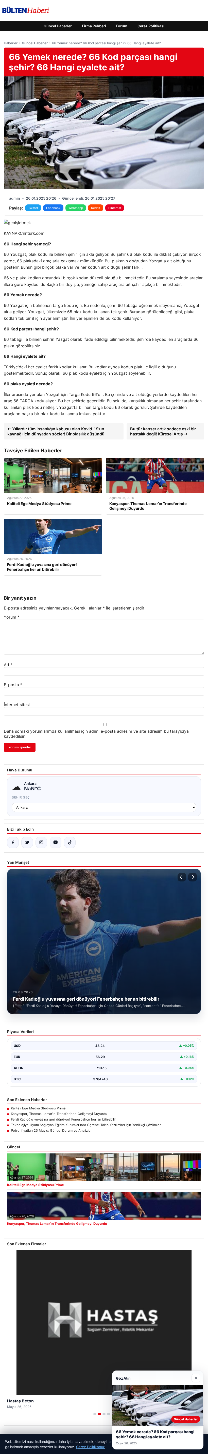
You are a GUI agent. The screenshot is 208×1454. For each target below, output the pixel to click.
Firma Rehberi (94, 26)
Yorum (12, 617)
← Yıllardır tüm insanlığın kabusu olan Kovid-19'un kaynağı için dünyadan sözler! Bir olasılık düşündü (56, 431)
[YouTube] (55, 842)
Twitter (33, 208)
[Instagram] (41, 842)
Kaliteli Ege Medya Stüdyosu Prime (38, 1108)
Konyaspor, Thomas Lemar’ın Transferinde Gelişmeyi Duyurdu (59, 1114)
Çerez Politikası (150, 26)
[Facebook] (13, 842)
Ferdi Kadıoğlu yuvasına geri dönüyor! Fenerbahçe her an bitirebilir (63, 1119)
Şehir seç (21, 797)
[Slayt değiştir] (94, 1414)
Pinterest (114, 208)
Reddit (95, 208)
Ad (8, 664)
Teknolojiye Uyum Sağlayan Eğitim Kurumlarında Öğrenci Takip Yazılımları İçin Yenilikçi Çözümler (86, 1125)
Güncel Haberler (58, 26)
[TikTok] (70, 842)
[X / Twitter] (27, 842)
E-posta (13, 684)
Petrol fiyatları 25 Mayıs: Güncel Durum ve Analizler (51, 1130)
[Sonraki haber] (192, 877)
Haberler (11, 43)
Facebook (53, 208)
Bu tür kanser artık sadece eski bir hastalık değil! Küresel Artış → (163, 431)
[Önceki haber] (182, 877)
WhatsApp (75, 208)
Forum (121, 26)
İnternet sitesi (17, 704)
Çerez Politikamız (90, 1447)
